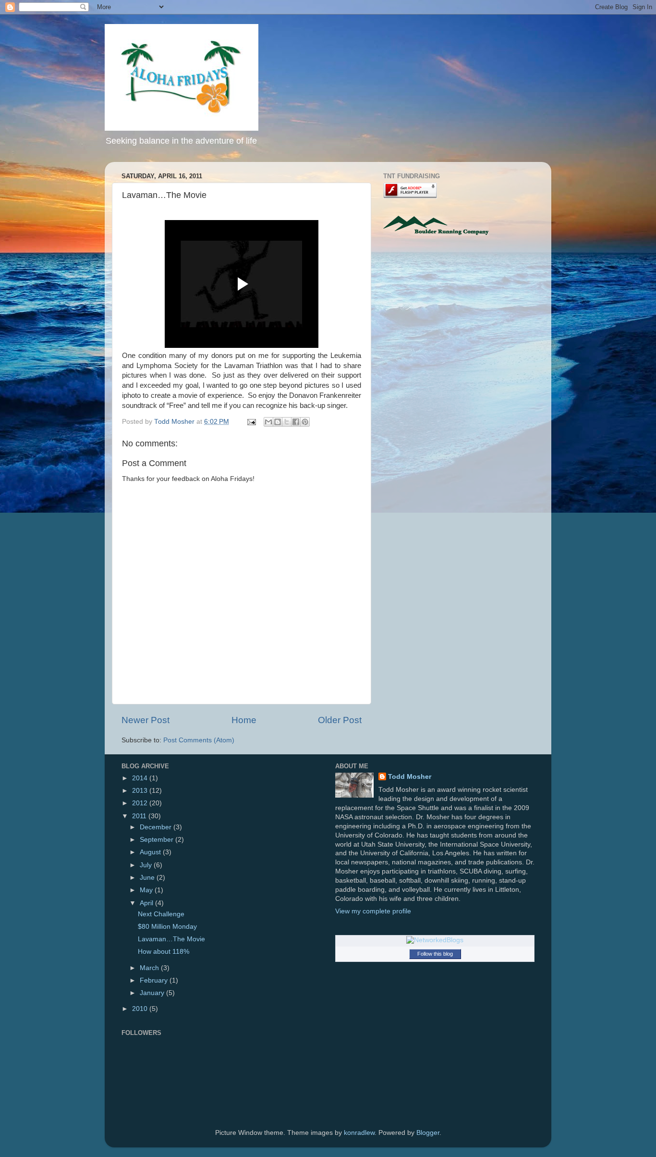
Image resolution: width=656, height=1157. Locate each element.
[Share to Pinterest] (305, 422)
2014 (140, 778)
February (155, 980)
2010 (140, 1008)
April (147, 903)
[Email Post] (251, 421)
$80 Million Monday (167, 926)
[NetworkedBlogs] (434, 940)
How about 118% (163, 951)
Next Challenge (161, 914)
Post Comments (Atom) (198, 740)
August (151, 852)
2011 (140, 816)
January (153, 993)
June (148, 877)
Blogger (427, 1132)
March (150, 968)
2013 (140, 790)
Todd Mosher (409, 776)
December (156, 827)
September (157, 839)
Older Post (340, 720)
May (147, 890)
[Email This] (268, 422)
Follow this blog (435, 954)
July (147, 865)
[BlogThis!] (277, 422)
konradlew (359, 1132)
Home (243, 720)
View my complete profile (373, 911)
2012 (140, 803)
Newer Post (145, 720)
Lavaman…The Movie (171, 939)
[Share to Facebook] (296, 422)
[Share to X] (287, 422)
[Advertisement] (464, 320)
